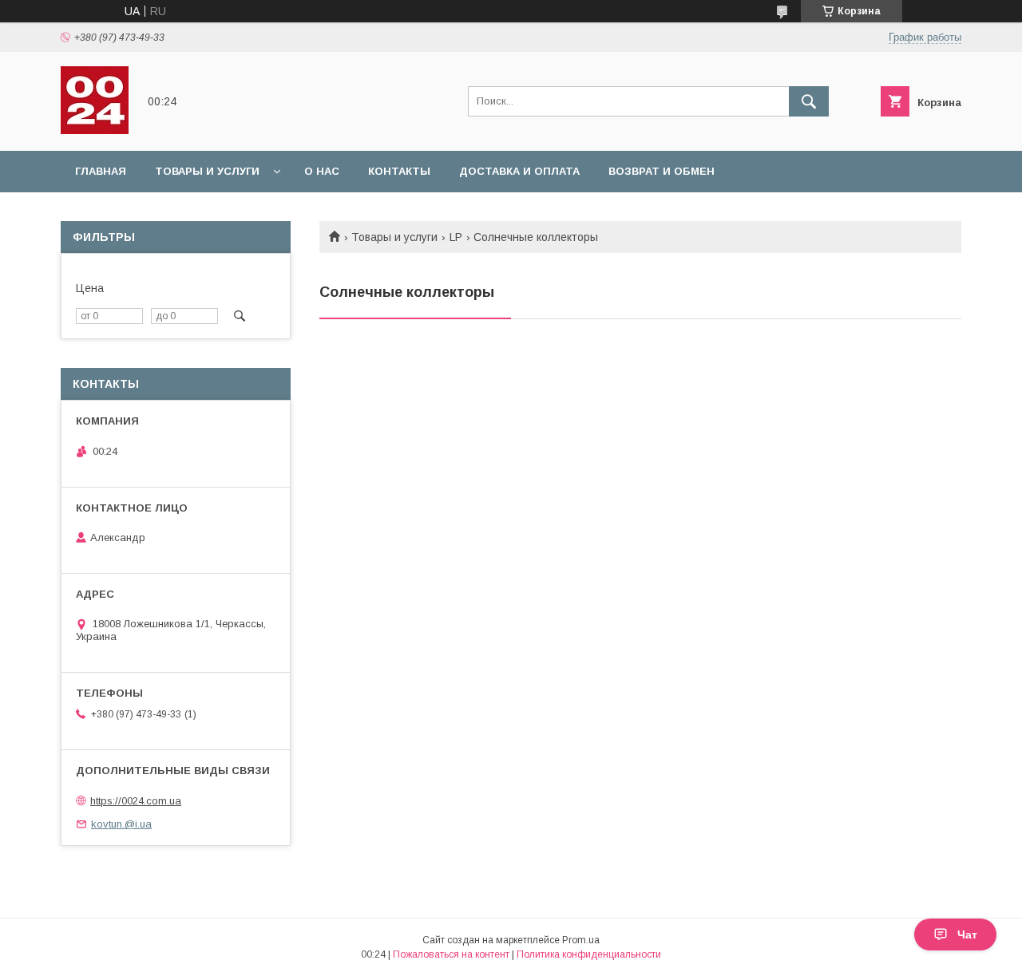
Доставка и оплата (519, 171)
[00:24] (95, 130)
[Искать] (809, 101)
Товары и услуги (207, 171)
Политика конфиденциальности (589, 954)
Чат (967, 934)
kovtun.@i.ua (121, 824)
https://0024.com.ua (135, 801)
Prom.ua (581, 940)
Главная (100, 171)
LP (456, 237)
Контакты (399, 171)
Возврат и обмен (661, 171)
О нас (321, 171)
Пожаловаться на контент (451, 954)
